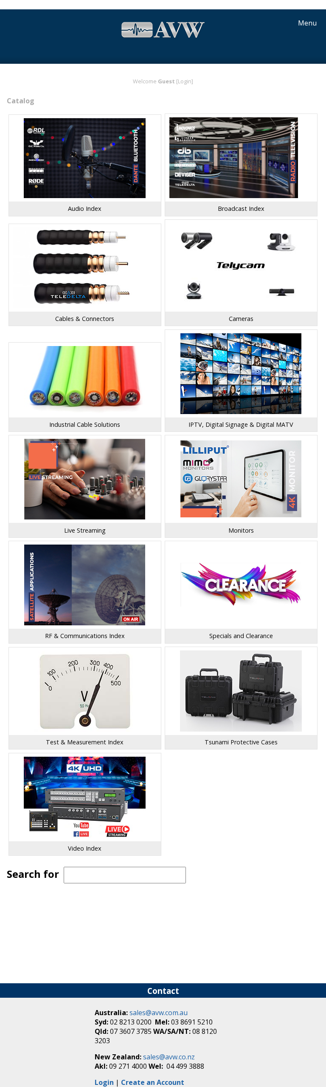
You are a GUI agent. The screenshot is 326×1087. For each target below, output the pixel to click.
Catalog (20, 100)
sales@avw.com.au (158, 1012)
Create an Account (152, 1082)
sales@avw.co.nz (169, 1056)
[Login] (184, 81)
